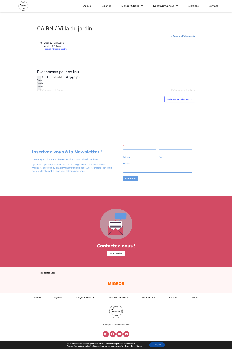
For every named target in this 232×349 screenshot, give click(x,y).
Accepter (157, 345)
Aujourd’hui (57, 77)
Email (126, 163)
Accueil (87, 5)
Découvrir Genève (163, 5)
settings (138, 346)
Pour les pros (148, 297)
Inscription (130, 178)
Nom (161, 157)
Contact (213, 5)
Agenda (106, 5)
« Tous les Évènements (183, 36)
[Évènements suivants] (47, 77)
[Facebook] (113, 334)
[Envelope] (126, 334)
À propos (193, 5)
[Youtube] (119, 334)
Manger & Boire (130, 5)
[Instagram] (106, 334)
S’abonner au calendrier (178, 99)
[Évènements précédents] (42, 77)
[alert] (39, 83)
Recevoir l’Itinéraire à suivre (55, 48)
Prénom (126, 157)
